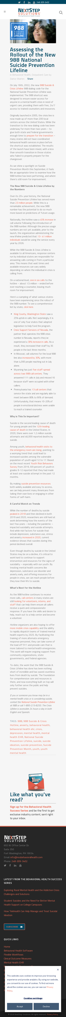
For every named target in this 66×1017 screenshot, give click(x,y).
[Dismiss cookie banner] (58, 970)
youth (36, 749)
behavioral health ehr (22, 729)
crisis (39, 729)
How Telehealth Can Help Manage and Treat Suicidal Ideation (30, 913)
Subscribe (12, 926)
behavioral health (40, 725)
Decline (46, 1006)
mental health (32, 733)
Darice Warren (17, 79)
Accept (20, 1006)
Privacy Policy (52, 1014)
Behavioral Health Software (18, 950)
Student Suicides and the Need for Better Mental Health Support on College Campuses (29, 902)
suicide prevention (31, 745)
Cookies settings (33, 998)
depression (16, 733)
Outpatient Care (40, 75)
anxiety (24, 725)
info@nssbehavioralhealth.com (26, 857)
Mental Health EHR (14, 962)
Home (7, 946)
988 (20, 721)
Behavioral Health (21, 75)
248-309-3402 (43, 2)
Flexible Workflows (13, 954)
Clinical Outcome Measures (17, 958)
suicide (37, 741)
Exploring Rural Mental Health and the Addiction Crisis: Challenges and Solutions (32, 892)
